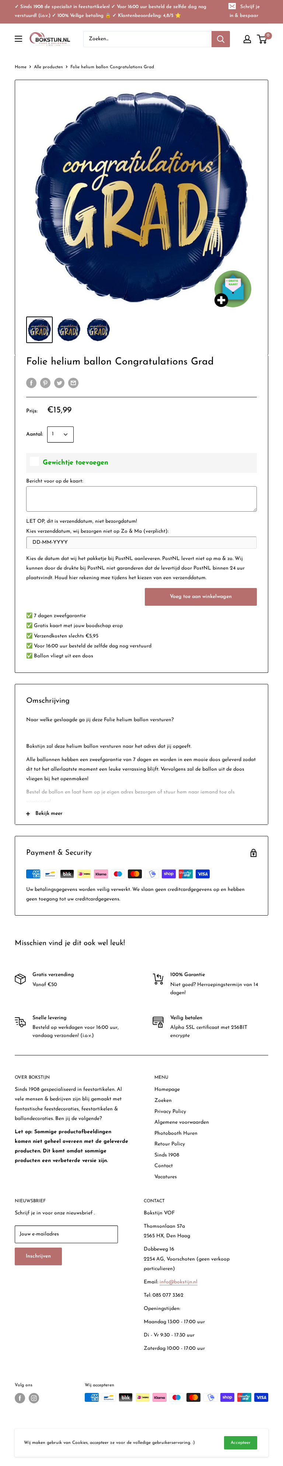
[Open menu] (18, 39)
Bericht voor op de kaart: (54, 481)
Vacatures (165, 1177)
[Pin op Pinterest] (45, 383)
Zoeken (163, 1100)
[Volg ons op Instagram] (34, 1398)
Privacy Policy (170, 1111)
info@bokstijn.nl (179, 1282)
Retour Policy (169, 1144)
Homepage (167, 1089)
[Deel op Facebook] (31, 383)
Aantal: (34, 434)
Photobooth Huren (176, 1133)
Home (21, 67)
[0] (262, 39)
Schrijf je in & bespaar (245, 11)
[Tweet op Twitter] (59, 383)
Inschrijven (38, 1256)
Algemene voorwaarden (181, 1122)
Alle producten (48, 67)
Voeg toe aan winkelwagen (201, 596)
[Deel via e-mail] (73, 383)
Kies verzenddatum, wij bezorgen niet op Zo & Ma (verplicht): (97, 531)
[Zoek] (221, 39)
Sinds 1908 (166, 1155)
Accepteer (241, 1443)
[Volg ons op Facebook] (20, 1398)
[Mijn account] (247, 39)
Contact (163, 1166)
